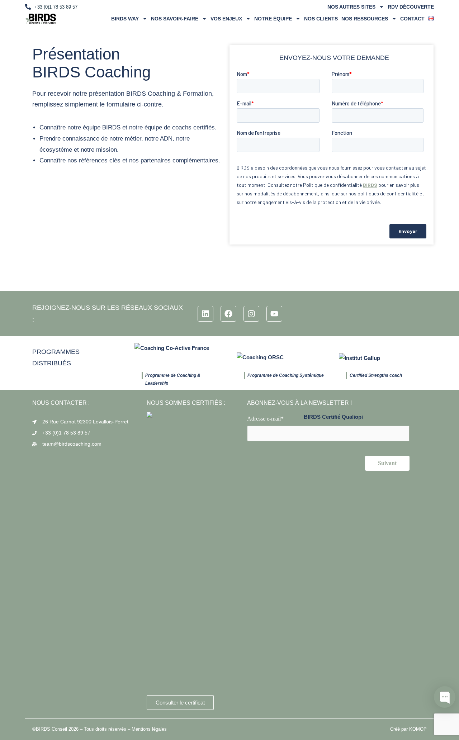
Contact (412, 19)
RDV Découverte (411, 7)
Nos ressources (364, 19)
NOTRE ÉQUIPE (273, 19)
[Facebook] (228, 314)
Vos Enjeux (226, 19)
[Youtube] (274, 314)
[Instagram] (251, 314)
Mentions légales (149, 729)
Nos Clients (321, 19)
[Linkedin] (205, 314)
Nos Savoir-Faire (174, 19)
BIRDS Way (125, 19)
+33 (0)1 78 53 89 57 (55, 7)
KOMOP (418, 729)
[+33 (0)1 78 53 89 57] (28, 7)
